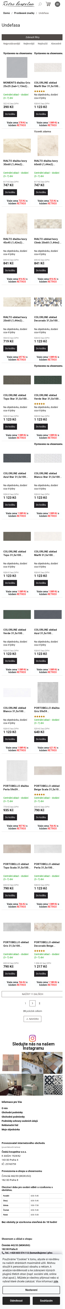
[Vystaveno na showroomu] (17, 67)
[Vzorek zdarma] (48, 145)
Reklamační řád (10, 1125)
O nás (5, 1108)
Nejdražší (43, 43)
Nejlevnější (29, 43)
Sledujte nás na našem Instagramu (33, 1046)
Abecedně (56, 43)
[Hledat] (40, 4)
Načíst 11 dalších (32, 994)
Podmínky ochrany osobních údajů (20, 1121)
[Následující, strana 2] (33, 1003)
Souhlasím (46, 1300)
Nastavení (31, 1290)
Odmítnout (16, 1300)
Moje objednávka (11, 1129)
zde (56, 1281)
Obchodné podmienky (13, 1116)
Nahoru (34, 1019)
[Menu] (57, 4)
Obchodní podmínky (12, 1112)
